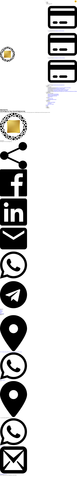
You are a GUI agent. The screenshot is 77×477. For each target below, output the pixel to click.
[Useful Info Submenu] (50, 92)
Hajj (47, 2)
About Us (48, 100)
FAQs (47, 105)
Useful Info (48, 92)
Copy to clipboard (76, 1)
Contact (1, 311)
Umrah (48, 85)
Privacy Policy (2, 313)
